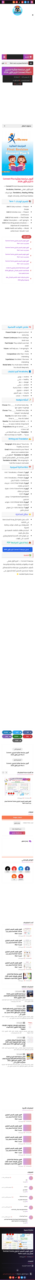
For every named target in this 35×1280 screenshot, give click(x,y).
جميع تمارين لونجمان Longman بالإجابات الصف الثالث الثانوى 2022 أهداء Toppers (13, 1027)
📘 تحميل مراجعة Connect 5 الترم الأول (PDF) (17, 549)
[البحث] (3, 2)
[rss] (14, 2)
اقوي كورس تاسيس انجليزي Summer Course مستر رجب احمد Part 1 (17, 262)
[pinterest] (16, 2)
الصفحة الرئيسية (26, 80)
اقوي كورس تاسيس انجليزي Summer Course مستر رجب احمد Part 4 (17, 242)
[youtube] (22, 2)
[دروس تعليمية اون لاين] (17, 11)
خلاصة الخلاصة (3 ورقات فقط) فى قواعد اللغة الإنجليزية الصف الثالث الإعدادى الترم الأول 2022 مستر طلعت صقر (14, 1043)
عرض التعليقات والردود (17, 833)
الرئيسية (27, 57)
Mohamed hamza (23, 1196)
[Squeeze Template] (30, 1274)
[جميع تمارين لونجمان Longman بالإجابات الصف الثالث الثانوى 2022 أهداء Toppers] (30, 1025)
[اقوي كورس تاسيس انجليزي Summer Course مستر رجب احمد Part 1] (27, 965)
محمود (25, 1187)
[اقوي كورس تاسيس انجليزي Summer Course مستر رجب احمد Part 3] (27, 942)
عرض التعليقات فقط (16, 829)
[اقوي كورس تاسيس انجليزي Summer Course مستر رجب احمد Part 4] (27, 931)
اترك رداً (24, 1182)
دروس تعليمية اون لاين (9, 1274)
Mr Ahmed (29, 1257)
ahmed (25, 1206)
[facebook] (28, 2)
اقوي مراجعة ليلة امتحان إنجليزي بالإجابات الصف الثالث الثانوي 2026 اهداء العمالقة (13, 976)
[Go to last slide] (6, 772)
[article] (17, 751)
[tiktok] (19, 2)
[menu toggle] (32, 2)
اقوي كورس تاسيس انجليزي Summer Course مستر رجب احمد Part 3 (17, 248)
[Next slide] (3, 772)
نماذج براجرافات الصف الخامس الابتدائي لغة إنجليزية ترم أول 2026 (17, 278)
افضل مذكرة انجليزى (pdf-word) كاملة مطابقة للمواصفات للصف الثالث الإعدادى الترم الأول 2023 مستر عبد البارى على (14, 1011)
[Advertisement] (17, 35)
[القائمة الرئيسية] (4, 56)
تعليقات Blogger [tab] (17, 817)
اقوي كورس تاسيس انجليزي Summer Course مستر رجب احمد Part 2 (17, 255)
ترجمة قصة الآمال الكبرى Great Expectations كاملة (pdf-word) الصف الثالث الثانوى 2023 (14, 995)
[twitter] (25, 2)
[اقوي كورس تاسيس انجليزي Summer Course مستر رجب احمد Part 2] (27, 953)
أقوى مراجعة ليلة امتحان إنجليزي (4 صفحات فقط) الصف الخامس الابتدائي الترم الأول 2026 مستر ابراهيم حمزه (17, 270)
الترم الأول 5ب (16, 80)
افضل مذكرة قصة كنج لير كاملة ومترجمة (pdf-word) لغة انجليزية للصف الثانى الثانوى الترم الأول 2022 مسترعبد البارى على (13, 1059)
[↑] (17, 1270)
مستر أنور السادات (23, 1216)
